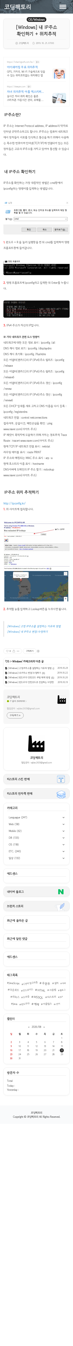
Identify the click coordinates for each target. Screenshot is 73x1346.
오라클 (26, 997)
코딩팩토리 (13, 697)
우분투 (46, 983)
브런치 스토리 (15, 906)
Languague (18, 817)
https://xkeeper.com (16, 86)
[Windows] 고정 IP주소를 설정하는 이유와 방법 (34, 626)
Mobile (15, 831)
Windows (17, 661)
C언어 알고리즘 (30, 983)
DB (14, 838)
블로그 (62, 990)
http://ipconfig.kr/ (14, 503)
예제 (36, 1004)
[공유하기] (14, 651)
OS (14, 844)
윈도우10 (25, 1004)
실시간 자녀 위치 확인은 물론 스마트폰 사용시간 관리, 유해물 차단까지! (24, 98)
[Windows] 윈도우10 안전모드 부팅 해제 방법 (29, 677)
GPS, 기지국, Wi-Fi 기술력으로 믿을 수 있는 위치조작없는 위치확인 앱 (26, 73)
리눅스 (15, 997)
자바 (64, 983)
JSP (61, 997)
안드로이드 (28, 989)
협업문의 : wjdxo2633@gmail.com (23, 708)
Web (14, 824)
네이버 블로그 (15, 891)
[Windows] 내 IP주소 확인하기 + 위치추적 (36, 30)
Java (15, 1004)
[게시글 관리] (18, 651)
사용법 (52, 990)
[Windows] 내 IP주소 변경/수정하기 (27, 632)
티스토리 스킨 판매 (18, 779)
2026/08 (36, 1027)
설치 (56, 983)
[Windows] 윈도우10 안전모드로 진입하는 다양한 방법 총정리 (36, 682)
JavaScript (14, 983)
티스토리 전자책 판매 (19, 793)
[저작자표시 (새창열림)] (38, 651)
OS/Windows (36, 19)
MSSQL (38, 997)
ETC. (15, 851)
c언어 (57, 1004)
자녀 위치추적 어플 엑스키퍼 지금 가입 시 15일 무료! (24, 92)
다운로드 (14, 990)
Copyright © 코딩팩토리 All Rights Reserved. (36, 1117)
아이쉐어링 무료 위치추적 (22, 67)
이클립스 (47, 1004)
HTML (41, 990)
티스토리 (51, 997)
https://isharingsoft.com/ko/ (20, 62)
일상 (14, 858)
